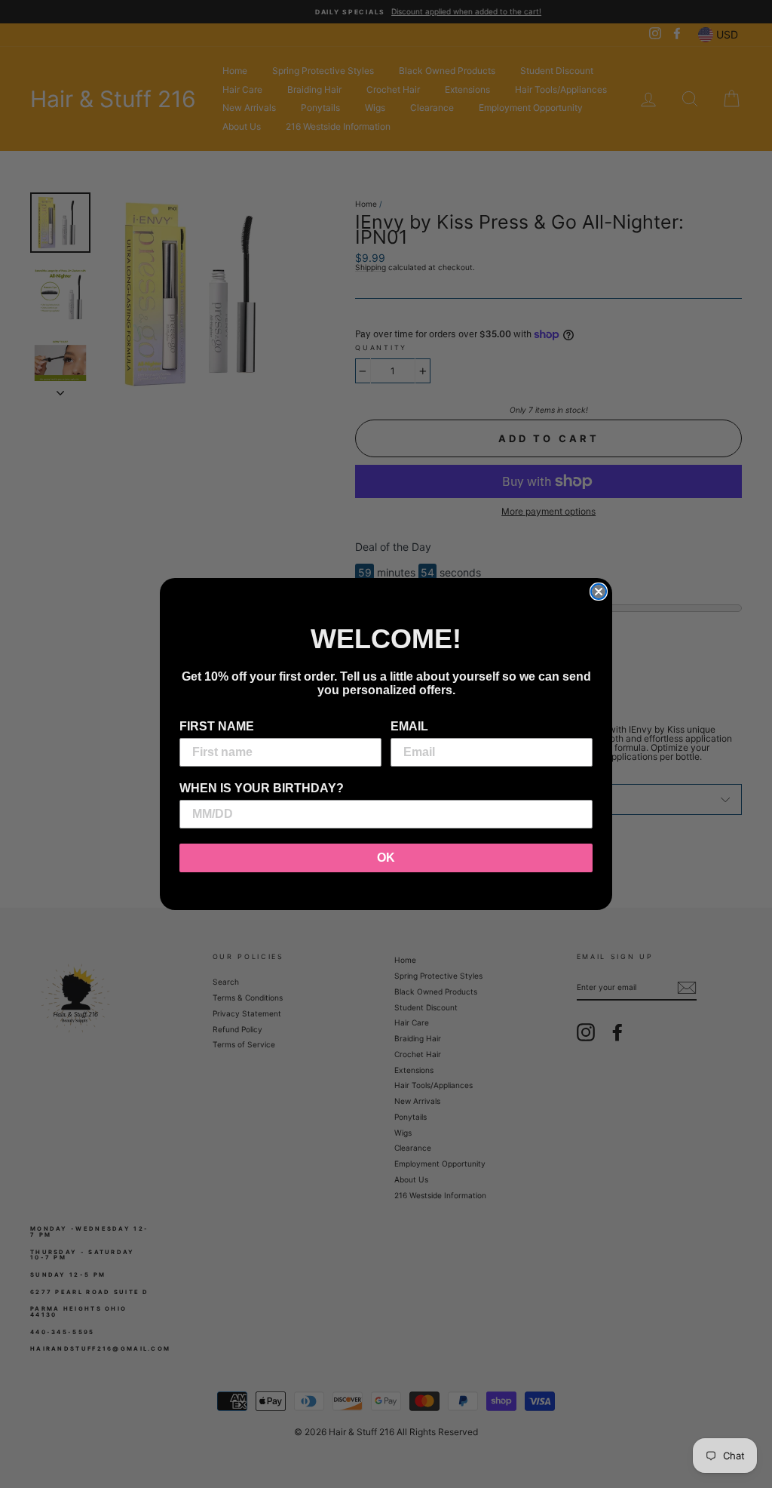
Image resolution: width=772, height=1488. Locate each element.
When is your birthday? (261, 788)
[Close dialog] (598, 591)
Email (409, 726)
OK (386, 857)
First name (216, 726)
